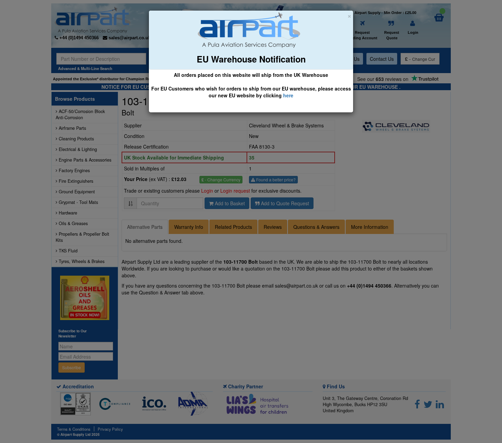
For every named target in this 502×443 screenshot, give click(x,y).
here (288, 95)
